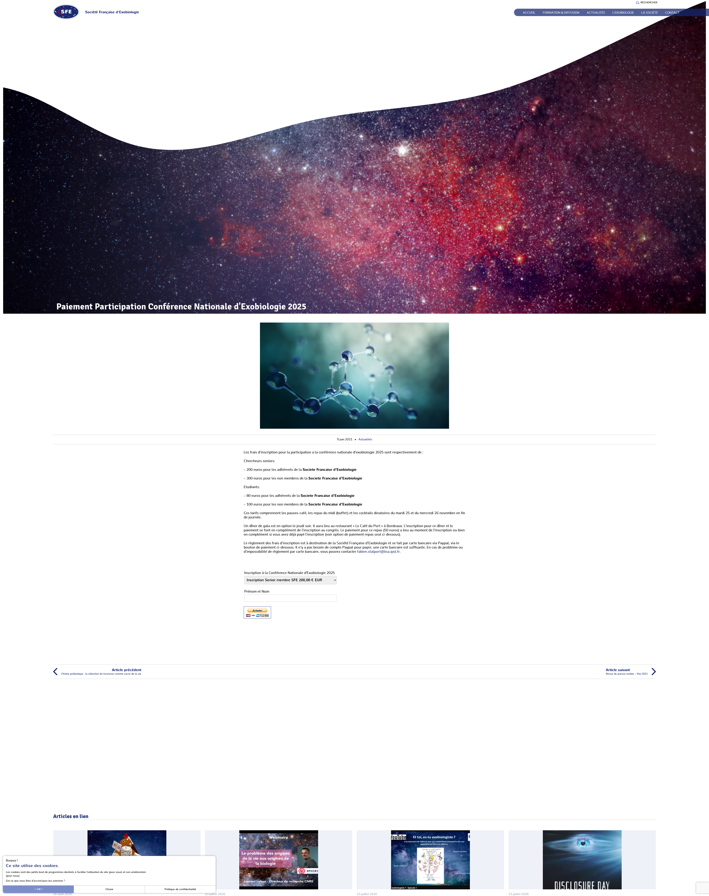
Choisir (109, 889)
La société (649, 12)
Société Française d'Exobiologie (112, 12)
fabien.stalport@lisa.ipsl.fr (378, 552)
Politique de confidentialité (180, 889)
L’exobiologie (623, 12)
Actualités (596, 12)
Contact (672, 12)
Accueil (529, 12)
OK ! (39, 889)
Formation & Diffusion (561, 12)
